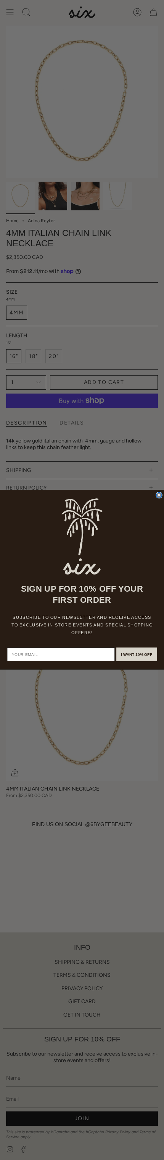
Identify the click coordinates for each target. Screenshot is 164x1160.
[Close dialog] (159, 495)
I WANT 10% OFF (136, 654)
